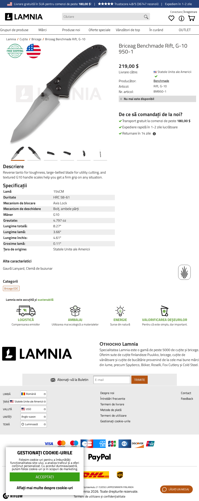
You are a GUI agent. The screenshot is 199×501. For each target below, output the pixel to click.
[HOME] (24, 16)
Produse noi (71, 29)
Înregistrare (190, 12)
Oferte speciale (99, 29)
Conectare (176, 12)
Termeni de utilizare (113, 415)
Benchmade (161, 80)
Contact (186, 393)
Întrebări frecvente (112, 398)
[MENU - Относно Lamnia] (181, 18)
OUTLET (185, 29)
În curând (156, 29)
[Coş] (191, 18)
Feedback (187, 398)
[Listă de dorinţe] (171, 18)
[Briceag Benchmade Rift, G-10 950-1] (59, 94)
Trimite (139, 379)
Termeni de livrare (112, 404)
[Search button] (146, 17)
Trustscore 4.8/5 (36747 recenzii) (136, 4)
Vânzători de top (128, 29)
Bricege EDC (11, 288)
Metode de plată (110, 409)
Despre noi (107, 393)
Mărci (42, 29)
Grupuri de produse (14, 29)
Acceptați (45, 477)
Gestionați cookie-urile (115, 421)
